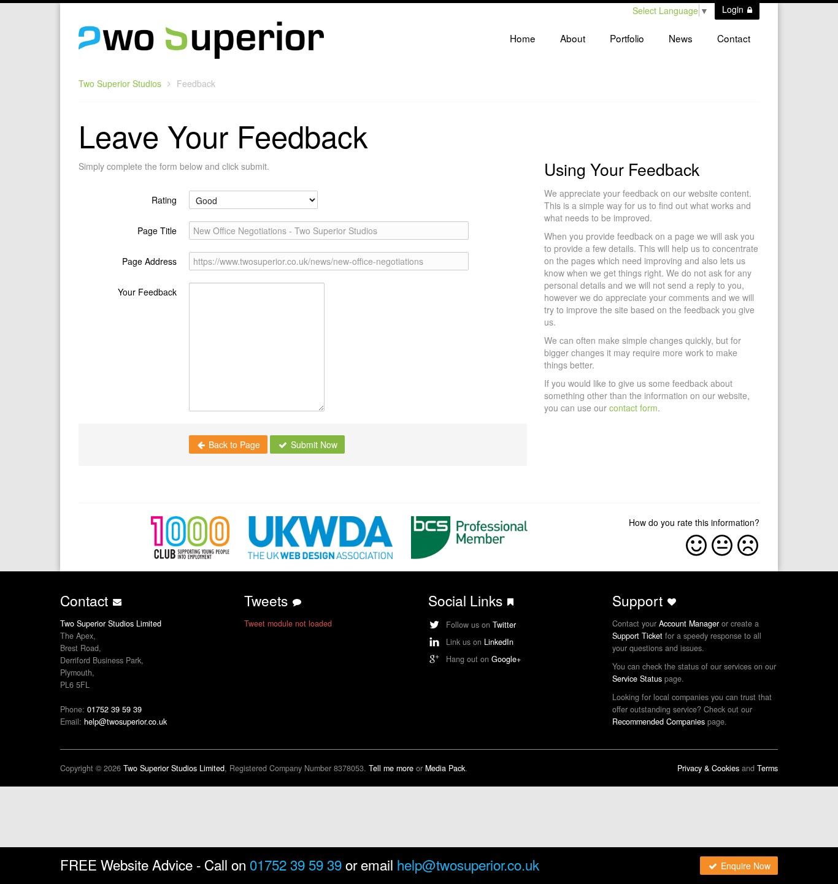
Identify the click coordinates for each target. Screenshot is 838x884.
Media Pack (445, 768)
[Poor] (747, 543)
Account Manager (689, 623)
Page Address (149, 261)
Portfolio (627, 38)
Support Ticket (637, 635)
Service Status (637, 678)
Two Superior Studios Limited (174, 768)
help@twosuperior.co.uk (125, 721)
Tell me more (391, 768)
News (681, 38)
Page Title (157, 230)
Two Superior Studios (120, 83)
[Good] (696, 543)
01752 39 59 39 (114, 709)
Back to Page (233, 444)
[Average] (722, 543)
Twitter (504, 624)
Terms (767, 768)
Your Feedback (147, 292)
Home (523, 38)
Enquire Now (744, 865)
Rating (164, 200)
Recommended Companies (658, 721)
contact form (633, 408)
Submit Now (312, 444)
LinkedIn (498, 641)
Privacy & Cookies (708, 768)
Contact (733, 38)
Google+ (506, 659)
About (572, 38)
